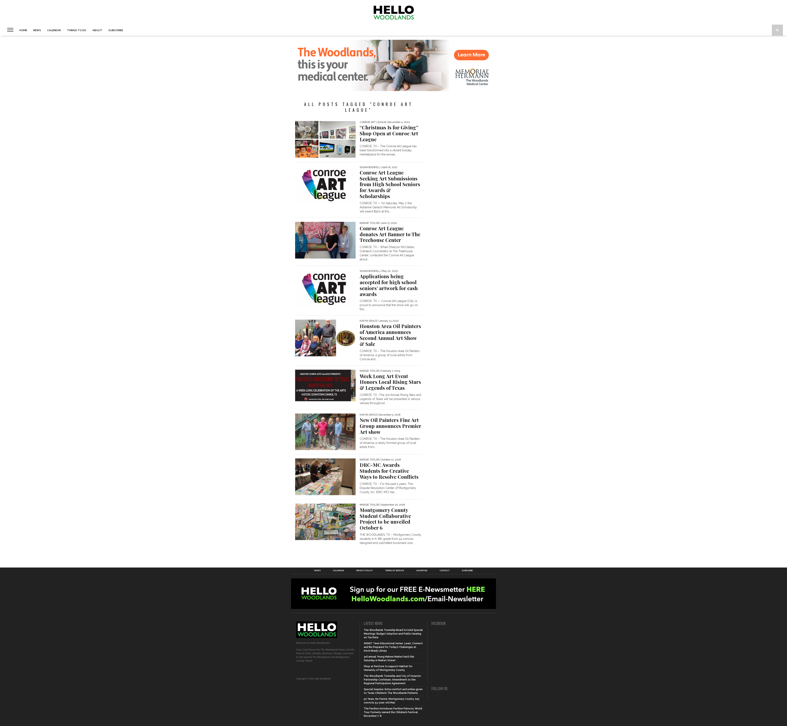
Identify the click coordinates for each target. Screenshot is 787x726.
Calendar (54, 30)
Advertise (421, 571)
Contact (444, 571)
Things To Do (76, 30)
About (97, 30)
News (37, 30)
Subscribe (115, 30)
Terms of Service (394, 571)
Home (23, 30)
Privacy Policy (364, 571)
